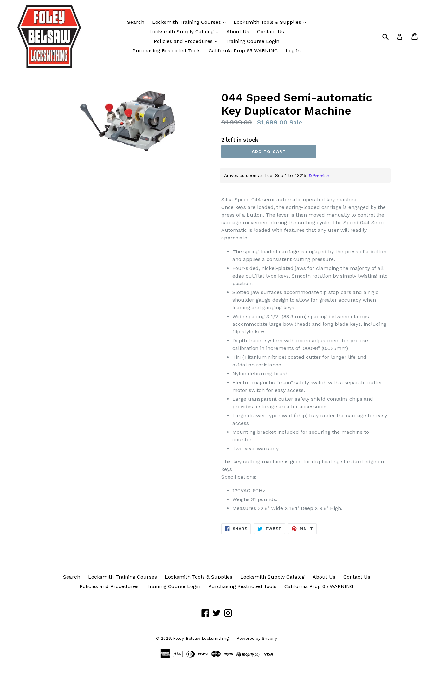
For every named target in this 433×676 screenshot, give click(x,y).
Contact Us (270, 32)
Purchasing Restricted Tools (166, 51)
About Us (237, 32)
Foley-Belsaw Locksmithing (201, 638)
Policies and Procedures (184, 41)
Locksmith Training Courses (187, 22)
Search (135, 22)
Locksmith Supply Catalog (182, 32)
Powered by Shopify (256, 638)
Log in (293, 51)
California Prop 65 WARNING (243, 51)
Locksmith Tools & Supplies (268, 22)
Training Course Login (252, 41)
